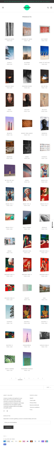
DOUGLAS (44, 227)
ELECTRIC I (27, 321)
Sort (48, 387)
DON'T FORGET (27, 227)
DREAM (9, 251)
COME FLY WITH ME (44, 62)
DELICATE (27, 109)
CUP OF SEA (44, 86)
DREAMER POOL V (44, 274)
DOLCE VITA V (9, 227)
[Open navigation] (3, 7)
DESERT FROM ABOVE (27, 133)
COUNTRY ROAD (9, 86)
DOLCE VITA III (27, 204)
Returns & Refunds (34, 405)
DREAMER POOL (27, 251)
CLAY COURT (44, 39)
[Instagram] (7, 411)
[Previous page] (11, 378)
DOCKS (27, 180)
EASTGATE (9, 321)
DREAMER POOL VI (9, 298)
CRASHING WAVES (27, 86)
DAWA (9, 109)
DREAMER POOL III (9, 274)
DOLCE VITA (44, 180)
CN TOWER (27, 62)
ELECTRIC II (44, 321)
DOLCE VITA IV (44, 204)
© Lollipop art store (9, 439)
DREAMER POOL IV (27, 274)
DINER (27, 157)
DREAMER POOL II (44, 251)
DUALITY (27, 298)
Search (31, 398)
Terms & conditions (34, 407)
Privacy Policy (33, 402)
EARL (44, 298)
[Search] (48, 7)
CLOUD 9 (9, 62)
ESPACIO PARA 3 (44, 345)
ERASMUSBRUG (27, 345)
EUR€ (5, 436)
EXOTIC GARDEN (9, 368)
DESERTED (44, 133)
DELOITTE (9, 133)
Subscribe (8, 427)
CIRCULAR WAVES (9, 39)
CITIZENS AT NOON (27, 39)
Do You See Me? (9, 180)
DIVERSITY (44, 157)
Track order (32, 400)
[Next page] (42, 378)
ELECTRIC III (9, 345)
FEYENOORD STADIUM (27, 368)
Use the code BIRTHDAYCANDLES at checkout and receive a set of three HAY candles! (27, 1)
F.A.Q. (31, 409)
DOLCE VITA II (9, 204)
